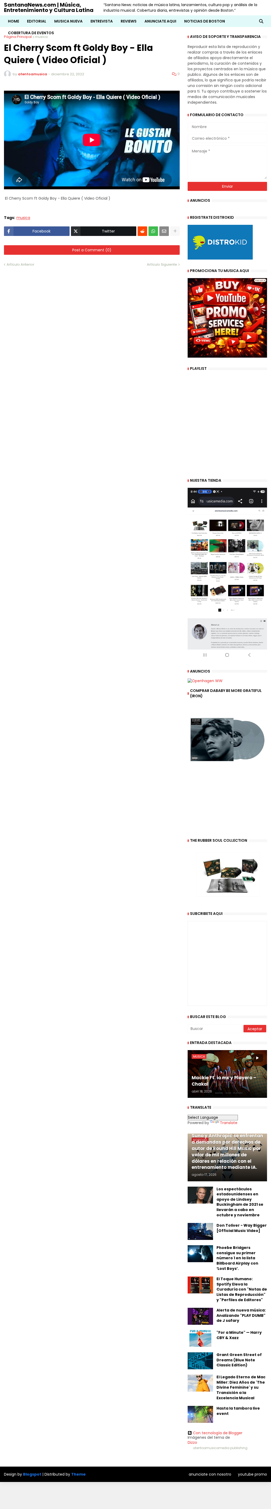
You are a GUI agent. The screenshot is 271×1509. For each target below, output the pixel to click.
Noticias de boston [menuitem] (204, 21)
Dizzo (192, 1442)
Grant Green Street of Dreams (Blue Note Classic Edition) (239, 1360)
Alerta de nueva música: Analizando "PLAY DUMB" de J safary (241, 1315)
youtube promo (252, 1474)
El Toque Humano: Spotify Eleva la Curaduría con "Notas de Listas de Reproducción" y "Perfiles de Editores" (241, 1289)
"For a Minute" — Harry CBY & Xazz (239, 1335)
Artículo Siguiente (162, 264)
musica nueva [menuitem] (68, 21)
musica (23, 218)
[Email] (164, 231)
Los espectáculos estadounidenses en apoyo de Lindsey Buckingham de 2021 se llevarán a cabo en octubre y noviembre (239, 1202)
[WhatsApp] (153, 231)
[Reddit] (142, 231)
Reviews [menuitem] (129, 21)
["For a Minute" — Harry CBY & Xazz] (200, 1338)
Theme (78, 1474)
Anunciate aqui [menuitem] (160, 21)
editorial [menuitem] (36, 21)
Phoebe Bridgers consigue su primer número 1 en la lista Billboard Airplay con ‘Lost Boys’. (237, 1258)
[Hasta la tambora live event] (200, 1414)
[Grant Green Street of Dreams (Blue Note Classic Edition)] (200, 1360)
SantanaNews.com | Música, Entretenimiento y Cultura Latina (48, 7)
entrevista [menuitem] (102, 21)
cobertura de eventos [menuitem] (31, 33)
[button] (261, 21)
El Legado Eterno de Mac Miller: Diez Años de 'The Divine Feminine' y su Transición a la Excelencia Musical (240, 1387)
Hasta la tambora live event (238, 1411)
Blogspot (32, 1474)
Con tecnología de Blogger (217, 1433)
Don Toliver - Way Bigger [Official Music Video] (241, 1228)
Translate (228, 1122)
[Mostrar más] (175, 231)
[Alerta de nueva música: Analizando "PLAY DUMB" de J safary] (200, 1316)
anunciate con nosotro (210, 1474)
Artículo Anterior (20, 264)
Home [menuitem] (13, 21)
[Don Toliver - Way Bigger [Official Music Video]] (200, 1231)
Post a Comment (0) (91, 250)
